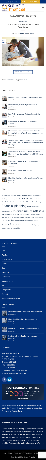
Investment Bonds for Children (20, 170)
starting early (35, 224)
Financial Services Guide (11, 298)
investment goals (20, 211)
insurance (24, 80)
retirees (41, 217)
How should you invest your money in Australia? (22, 106)
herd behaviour (31, 206)
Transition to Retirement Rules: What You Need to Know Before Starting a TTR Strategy (25, 153)
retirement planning (17, 220)
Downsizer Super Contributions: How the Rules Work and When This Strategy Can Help (25, 132)
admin (32, 33)
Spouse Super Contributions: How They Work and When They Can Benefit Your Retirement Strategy (25, 142)
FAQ (3, 285)
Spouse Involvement (26, 224)
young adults (16, 228)
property (19, 217)
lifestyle (9, 214)
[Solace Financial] (15, 7)
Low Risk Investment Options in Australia (24, 114)
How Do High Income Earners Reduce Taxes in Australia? (25, 179)
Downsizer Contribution (16, 202)
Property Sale (34, 217)
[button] (43, 7)
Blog (3, 268)
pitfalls (9, 217)
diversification (5, 202)
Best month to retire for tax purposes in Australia (23, 122)
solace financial (11, 224)
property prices (26, 217)
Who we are (25, 452)
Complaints (6, 290)
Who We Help (8, 453)
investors (4, 214)
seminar (36, 220)
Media (4, 264)
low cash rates (15, 214)
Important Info (7, 281)
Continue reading (23, 72)
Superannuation (6, 228)
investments (36, 210)
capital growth (34, 195)
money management (34, 214)
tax (11, 228)
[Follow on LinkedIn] (9, 379)
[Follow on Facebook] (4, 379)
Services (35, 452)
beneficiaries (26, 195)
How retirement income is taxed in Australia (25, 97)
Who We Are (7, 259)
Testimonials (6, 277)
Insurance (23, 22)
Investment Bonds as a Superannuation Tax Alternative (24, 162)
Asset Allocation (6, 195)
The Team (5, 255)
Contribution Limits (36, 198)
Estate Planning (36, 202)
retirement (7, 220)
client (39, 195)
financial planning (14, 206)
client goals (14, 198)
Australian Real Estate (17, 195)
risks (24, 220)
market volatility (24, 214)
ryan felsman (29, 220)
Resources (6, 272)
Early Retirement (27, 202)
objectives (4, 217)
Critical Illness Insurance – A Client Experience (23, 25)
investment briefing (7, 211)
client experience (6, 198)
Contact (5, 294)
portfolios (14, 217)
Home (4, 250)
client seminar (24, 198)
